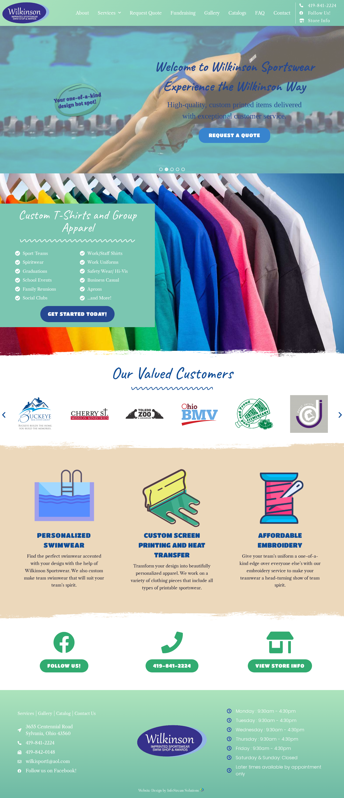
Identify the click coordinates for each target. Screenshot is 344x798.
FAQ (260, 13)
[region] (172, 99)
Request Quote (146, 13)
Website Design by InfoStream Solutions (168, 790)
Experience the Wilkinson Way (234, 86)
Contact (281, 13)
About (82, 13)
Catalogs (237, 13)
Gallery (212, 13)
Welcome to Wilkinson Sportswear (234, 66)
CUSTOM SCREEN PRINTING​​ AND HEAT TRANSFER (172, 545)
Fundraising (182, 13)
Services (107, 13)
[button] (161, 169)
